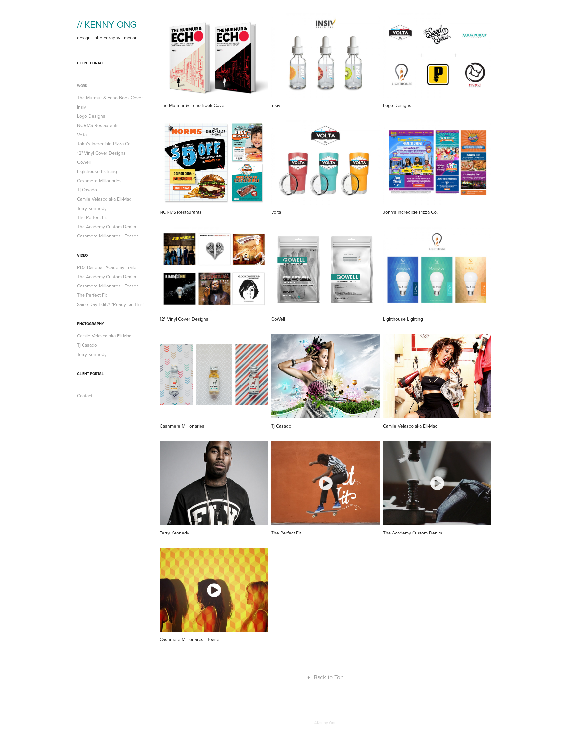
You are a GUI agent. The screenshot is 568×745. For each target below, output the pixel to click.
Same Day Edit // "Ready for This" (110, 304)
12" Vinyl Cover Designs (101, 153)
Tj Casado (87, 189)
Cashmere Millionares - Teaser (107, 236)
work (82, 85)
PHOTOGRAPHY (90, 323)
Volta (82, 134)
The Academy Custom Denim (106, 226)
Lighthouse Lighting (97, 171)
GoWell (84, 162)
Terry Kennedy (91, 208)
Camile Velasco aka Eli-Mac (104, 199)
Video (82, 255)
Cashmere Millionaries (99, 180)
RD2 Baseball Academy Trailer (107, 267)
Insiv (81, 107)
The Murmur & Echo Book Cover (110, 97)
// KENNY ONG (107, 24)
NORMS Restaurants (98, 125)
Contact (84, 395)
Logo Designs (91, 116)
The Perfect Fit (92, 217)
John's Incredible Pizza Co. (104, 143)
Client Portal (90, 63)
